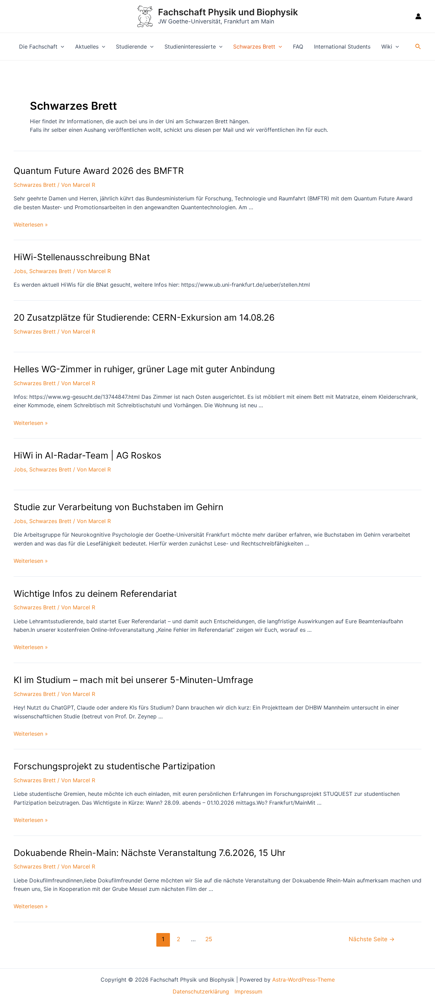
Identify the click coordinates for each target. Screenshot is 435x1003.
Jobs (20, 271)
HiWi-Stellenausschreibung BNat (82, 257)
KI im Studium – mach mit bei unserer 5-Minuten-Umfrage (133, 680)
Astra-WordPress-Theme (303, 979)
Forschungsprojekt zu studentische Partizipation (114, 766)
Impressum (248, 991)
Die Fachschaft (38, 46)
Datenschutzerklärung (201, 991)
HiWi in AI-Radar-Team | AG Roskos (87, 455)
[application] (60, 46)
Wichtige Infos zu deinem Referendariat (95, 593)
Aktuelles (87, 46)
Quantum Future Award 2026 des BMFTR (99, 170)
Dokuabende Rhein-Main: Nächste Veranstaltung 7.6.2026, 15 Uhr (149, 852)
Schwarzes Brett (254, 46)
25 (208, 939)
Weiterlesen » (31, 224)
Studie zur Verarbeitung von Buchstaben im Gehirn (118, 507)
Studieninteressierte (190, 46)
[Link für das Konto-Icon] (418, 16)
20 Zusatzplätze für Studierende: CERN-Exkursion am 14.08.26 (144, 317)
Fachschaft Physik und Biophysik (228, 12)
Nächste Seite (372, 939)
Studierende (131, 46)
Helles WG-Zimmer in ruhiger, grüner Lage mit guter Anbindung (144, 369)
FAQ (298, 46)
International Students (342, 46)
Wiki (386, 46)
